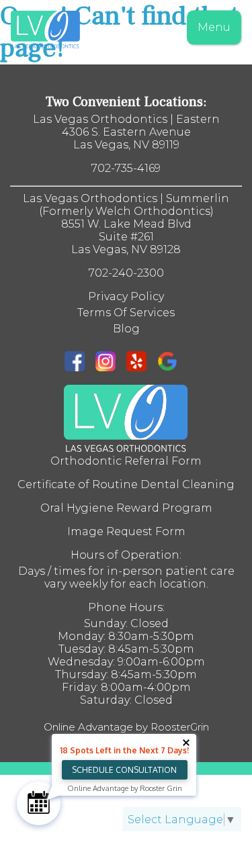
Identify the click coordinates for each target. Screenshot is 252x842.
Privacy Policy (126, 296)
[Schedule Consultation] (38, 803)
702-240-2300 (126, 273)
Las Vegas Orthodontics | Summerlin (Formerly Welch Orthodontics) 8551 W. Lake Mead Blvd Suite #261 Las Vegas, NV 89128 (126, 224)
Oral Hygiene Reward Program (126, 508)
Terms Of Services (126, 312)
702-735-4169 (126, 168)
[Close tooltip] (186, 742)
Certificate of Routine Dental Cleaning (126, 484)
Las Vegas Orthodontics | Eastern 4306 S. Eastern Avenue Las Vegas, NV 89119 (126, 132)
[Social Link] (80, 362)
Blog (126, 328)
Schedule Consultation (124, 770)
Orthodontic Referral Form (126, 461)
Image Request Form (126, 531)
